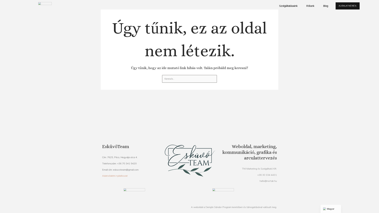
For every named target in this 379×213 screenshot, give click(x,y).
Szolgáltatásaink (288, 5)
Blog (325, 5)
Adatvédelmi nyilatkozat (115, 175)
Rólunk (310, 5)
